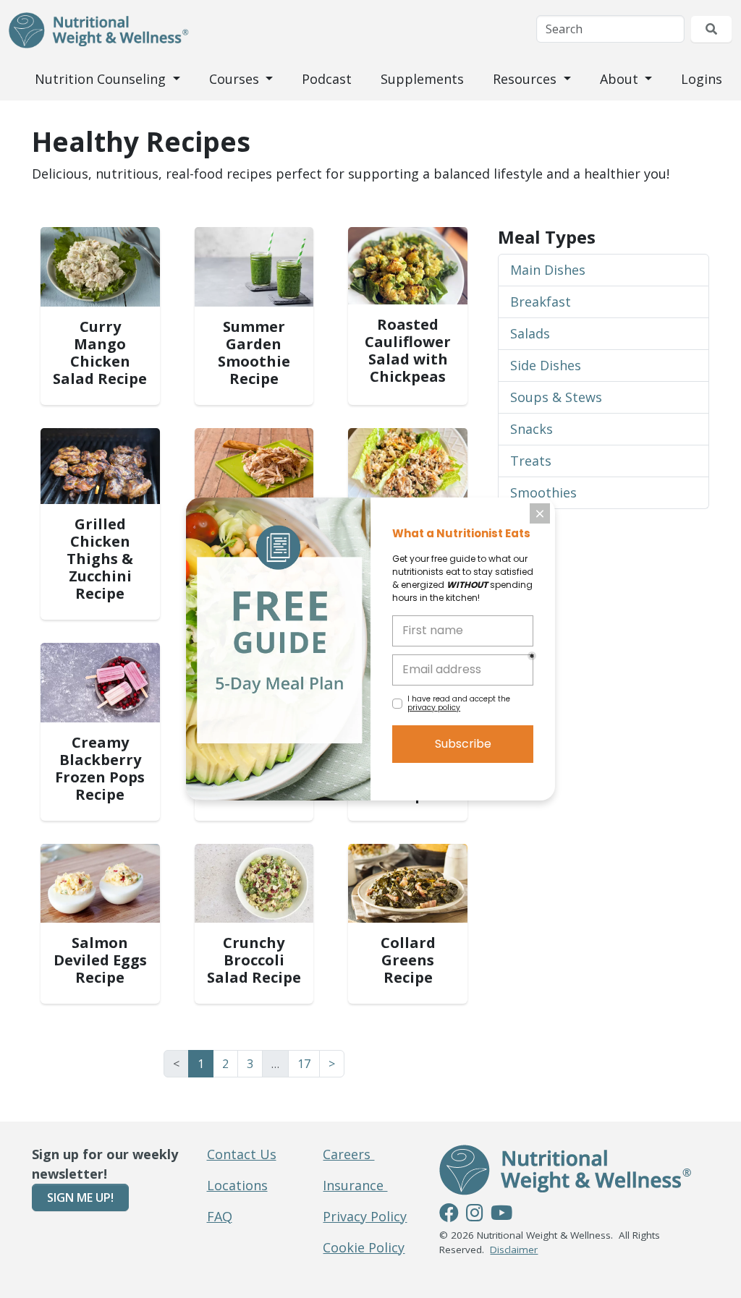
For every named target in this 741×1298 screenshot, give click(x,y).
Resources (526, 78)
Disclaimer (514, 1249)
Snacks (531, 428)
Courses (236, 78)
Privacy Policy (365, 1216)
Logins (701, 78)
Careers (348, 1154)
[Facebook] (449, 1215)
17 (303, 1064)
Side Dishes (545, 365)
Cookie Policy (364, 1247)
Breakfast (540, 301)
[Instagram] (474, 1215)
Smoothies (543, 492)
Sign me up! (80, 1197)
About (621, 78)
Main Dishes (547, 269)
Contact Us (241, 1154)
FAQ (219, 1216)
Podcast (327, 78)
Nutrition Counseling (102, 78)
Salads (530, 333)
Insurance (355, 1185)
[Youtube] (501, 1215)
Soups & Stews (556, 397)
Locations (237, 1185)
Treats (530, 460)
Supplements (422, 78)
